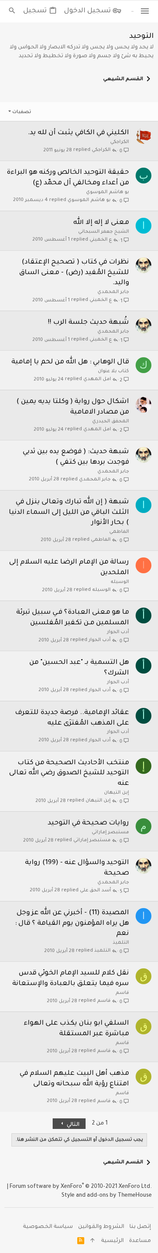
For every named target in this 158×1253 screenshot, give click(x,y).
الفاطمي (119, 532)
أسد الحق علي (95, 890)
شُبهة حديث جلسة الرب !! (88, 322)
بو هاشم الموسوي (107, 192)
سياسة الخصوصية (48, 1227)
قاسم (122, 993)
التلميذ (121, 942)
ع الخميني (101, 239)
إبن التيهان (116, 792)
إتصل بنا (140, 1227)
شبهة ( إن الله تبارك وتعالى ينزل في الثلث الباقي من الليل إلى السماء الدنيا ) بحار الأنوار (69, 512)
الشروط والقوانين (101, 1227)
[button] (145, 11)
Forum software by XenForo (81, 1187)
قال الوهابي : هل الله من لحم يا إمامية (70, 362)
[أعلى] (92, 1242)
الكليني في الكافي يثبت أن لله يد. (78, 133)
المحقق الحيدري (110, 421)
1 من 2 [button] (100, 1124)
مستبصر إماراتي (110, 832)
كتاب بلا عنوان (113, 371)
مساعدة (140, 1241)
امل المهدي (97, 379)
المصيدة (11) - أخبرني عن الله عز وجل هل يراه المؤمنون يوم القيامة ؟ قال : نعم (72, 923)
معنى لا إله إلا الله (101, 223)
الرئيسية (112, 1241)
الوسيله (120, 582)
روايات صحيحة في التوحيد (88, 823)
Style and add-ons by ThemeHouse (106, 1196)
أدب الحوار (118, 632)
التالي (72, 1125)
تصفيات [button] (21, 112)
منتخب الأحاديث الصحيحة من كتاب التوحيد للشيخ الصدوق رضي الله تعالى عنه (69, 773)
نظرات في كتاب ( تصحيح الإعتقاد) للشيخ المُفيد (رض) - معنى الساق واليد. (74, 273)
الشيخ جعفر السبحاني (103, 231)
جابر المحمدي (113, 292)
